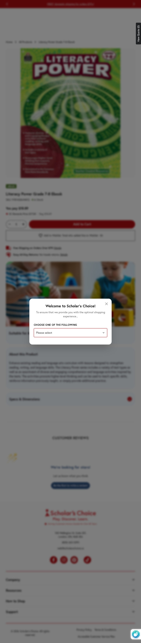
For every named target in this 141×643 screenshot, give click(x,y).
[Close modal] (106, 304)
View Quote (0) (138, 33)
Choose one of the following (55, 324)
